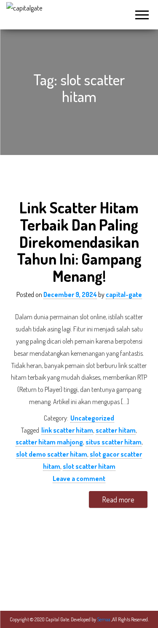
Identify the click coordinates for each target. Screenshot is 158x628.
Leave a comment (79, 478)
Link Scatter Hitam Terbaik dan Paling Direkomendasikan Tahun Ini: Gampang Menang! (79, 241)
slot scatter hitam (89, 466)
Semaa (104, 619)
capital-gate (124, 294)
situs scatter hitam (114, 442)
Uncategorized (92, 418)
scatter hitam (116, 430)
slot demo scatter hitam (51, 454)
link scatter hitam (67, 430)
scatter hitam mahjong (49, 442)
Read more (118, 499)
